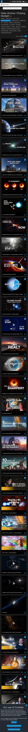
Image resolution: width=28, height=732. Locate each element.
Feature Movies (5, 24)
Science (14, 1)
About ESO (8, 18)
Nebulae (18, 26)
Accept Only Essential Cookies (14, 725)
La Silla (13, 26)
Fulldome (12, 24)
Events (11, 22)
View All (3, 18)
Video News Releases (6, 32)
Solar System (4, 30)
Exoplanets (17, 22)
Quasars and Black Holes (13, 28)
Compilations (15, 20)
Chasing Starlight (5, 20)
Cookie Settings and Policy (14, 729)
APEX (18, 18)
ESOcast (6, 22)
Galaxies (18, 24)
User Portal (19, 1)
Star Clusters (12, 30)
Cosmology (22, 20)
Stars (19, 30)
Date (26, 36)
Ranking (21, 36)
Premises (3, 28)
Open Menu (5, 4)
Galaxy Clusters (5, 26)
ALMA (14, 18)
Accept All (14, 722)
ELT (2, 22)
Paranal (24, 26)
